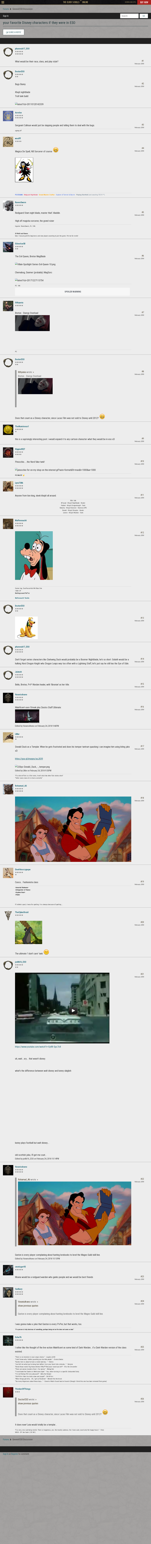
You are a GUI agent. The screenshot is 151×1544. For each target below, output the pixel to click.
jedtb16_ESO (20, 962)
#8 (143, 371)
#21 (142, 974)
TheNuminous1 (22, 426)
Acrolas (18, 112)
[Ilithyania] (8, 306)
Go (144, 16)
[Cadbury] (8, 1292)
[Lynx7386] (8, 486)
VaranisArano (21, 694)
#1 (143, 61)
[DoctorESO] (8, 75)
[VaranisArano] (8, 698)
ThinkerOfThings (23, 1389)
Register (14, 1454)
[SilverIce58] (8, 247)
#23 (142, 1276)
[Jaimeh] (8, 675)
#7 (143, 312)
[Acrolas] (8, 116)
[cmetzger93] (8, 1270)
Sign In (6, 16)
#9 (143, 438)
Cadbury (18, 1289)
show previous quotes (28, 1305)
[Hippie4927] (8, 452)
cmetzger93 (20, 1267)
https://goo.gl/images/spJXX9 (29, 758)
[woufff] (8, 142)
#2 (143, 83)
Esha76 (18, 1337)
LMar (17, 734)
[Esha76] (8, 1340)
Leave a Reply (14, 32)
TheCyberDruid (21, 912)
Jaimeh (18, 672)
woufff (18, 138)
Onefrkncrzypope (23, 869)
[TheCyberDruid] (8, 915)
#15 (142, 684)
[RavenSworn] (8, 206)
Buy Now (144, 2)
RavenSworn (20, 202)
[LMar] (8, 737)
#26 (142, 1399)
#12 (142, 532)
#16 (142, 707)
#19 (142, 881)
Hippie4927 (20, 449)
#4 (143, 148)
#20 (142, 922)
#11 (142, 495)
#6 (143, 256)
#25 (142, 1347)
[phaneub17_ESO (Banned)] (8, 52)
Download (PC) (130, 2)
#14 (142, 659)
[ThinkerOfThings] (8, 1392)
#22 (142, 1179)
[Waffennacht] (8, 524)
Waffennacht (21, 520)
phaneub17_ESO (22, 48)
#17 (142, 746)
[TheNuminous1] (8, 430)
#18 (142, 798)
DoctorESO (19, 71)
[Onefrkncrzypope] (8, 873)
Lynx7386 (19, 483)
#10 (142, 461)
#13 (142, 618)
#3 (143, 125)
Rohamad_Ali (21, 786)
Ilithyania (19, 302)
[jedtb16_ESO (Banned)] (8, 965)
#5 (143, 212)
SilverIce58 (20, 243)
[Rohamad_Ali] (8, 789)
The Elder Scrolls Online (75, 2)
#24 (142, 1301)
